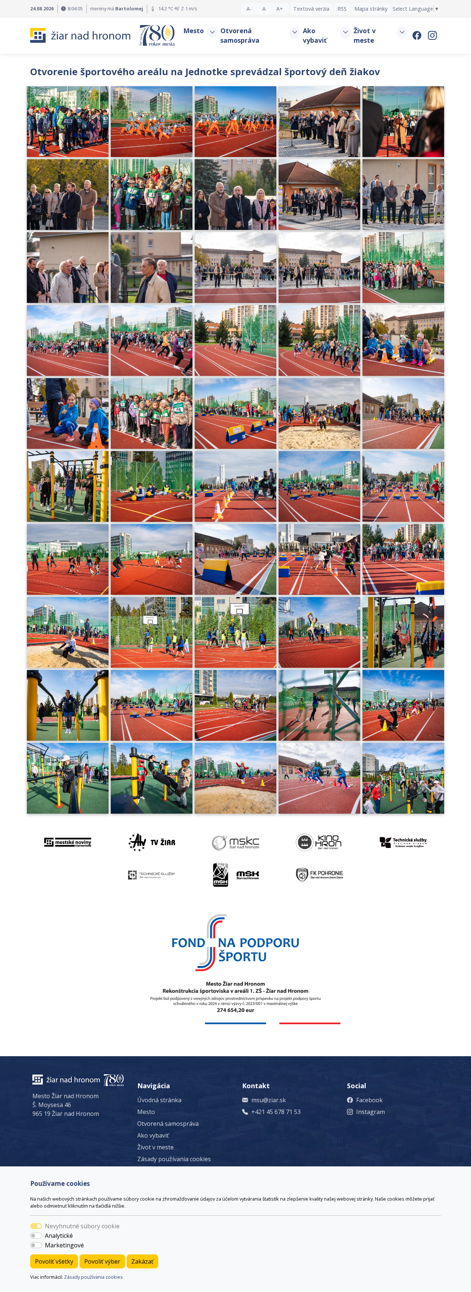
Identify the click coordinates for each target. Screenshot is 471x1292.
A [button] (264, 8)
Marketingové (64, 1245)
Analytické (59, 1236)
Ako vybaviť (153, 1135)
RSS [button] (342, 8)
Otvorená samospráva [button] (239, 35)
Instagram (370, 1112)
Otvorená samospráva (168, 1124)
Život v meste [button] (365, 35)
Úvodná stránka (159, 1100)
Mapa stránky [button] (370, 8)
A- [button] (249, 8)
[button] (212, 32)
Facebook (369, 1100)
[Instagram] (433, 36)
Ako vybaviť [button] (315, 35)
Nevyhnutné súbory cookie (82, 1226)
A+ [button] (279, 8)
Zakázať (142, 1261)
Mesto (146, 1112)
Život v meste (155, 1147)
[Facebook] (418, 36)
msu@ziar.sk (268, 1100)
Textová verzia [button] (311, 8)
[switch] (36, 1236)
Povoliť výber (102, 1261)
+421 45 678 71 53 (276, 1112)
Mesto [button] (193, 30)
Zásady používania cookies (93, 1277)
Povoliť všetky (54, 1261)
